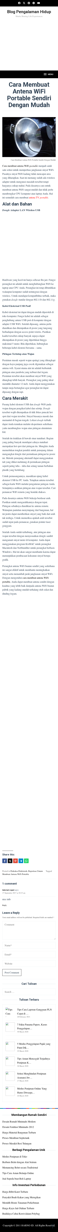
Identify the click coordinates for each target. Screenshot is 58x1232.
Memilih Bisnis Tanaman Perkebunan (20, 1202)
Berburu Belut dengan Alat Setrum (19, 1162)
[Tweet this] (10, 861)
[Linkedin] (33, 3)
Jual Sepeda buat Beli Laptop (16, 1178)
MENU (50, 74)
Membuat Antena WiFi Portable (15, 874)
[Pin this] (15, 861)
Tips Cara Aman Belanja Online (18, 1173)
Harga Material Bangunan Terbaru (19, 1132)
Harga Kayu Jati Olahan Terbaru (18, 1208)
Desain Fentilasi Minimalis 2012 (18, 1126)
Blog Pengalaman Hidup (29, 11)
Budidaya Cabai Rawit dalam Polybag (21, 1213)
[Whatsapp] (26, 861)
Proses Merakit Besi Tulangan (16, 1143)
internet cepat (8, 889)
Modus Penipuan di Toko (14, 1156)
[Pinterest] (28, 3)
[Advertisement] (29, 49)
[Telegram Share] (21, 861)
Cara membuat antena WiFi (20, 165)
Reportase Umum (35, 871)
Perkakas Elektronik (19, 871)
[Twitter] (24, 3)
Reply (4, 905)
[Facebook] (19, 3)
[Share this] (4, 861)
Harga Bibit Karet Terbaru (15, 1191)
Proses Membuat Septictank (15, 1137)
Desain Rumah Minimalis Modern (19, 1121)
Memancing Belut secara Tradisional (20, 1167)
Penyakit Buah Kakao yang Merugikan (21, 1197)
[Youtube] (38, 3)
